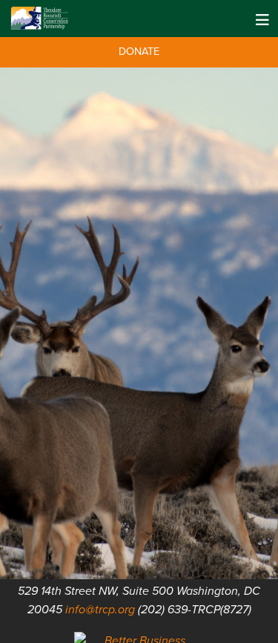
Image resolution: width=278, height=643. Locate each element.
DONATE (139, 51)
